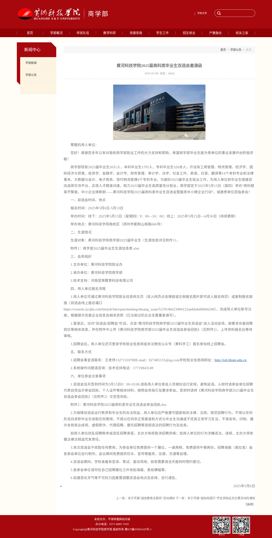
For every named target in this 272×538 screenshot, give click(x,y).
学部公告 (31, 74)
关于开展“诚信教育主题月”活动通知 (151, 498)
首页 (30, 33)
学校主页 (202, 13)
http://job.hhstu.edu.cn (231, 360)
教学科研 (109, 33)
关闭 (249, 504)
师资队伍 (83, 33)
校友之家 (242, 33)
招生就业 (189, 33)
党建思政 (136, 33)
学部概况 (56, 33)
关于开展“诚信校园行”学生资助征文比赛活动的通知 (221, 498)
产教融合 (215, 33)
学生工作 (162, 33)
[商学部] (71, 14)
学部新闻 (31, 62)
